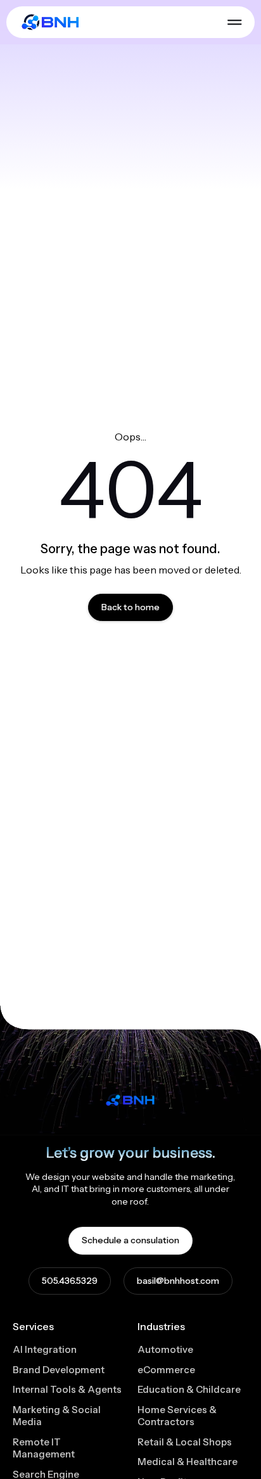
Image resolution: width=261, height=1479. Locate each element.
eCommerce (166, 1370)
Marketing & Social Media (57, 1416)
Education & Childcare (189, 1389)
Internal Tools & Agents (67, 1389)
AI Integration (45, 1349)
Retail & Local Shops (184, 1442)
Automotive (165, 1349)
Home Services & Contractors (177, 1416)
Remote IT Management (44, 1448)
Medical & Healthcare (187, 1462)
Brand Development (59, 1370)
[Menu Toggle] (234, 22)
